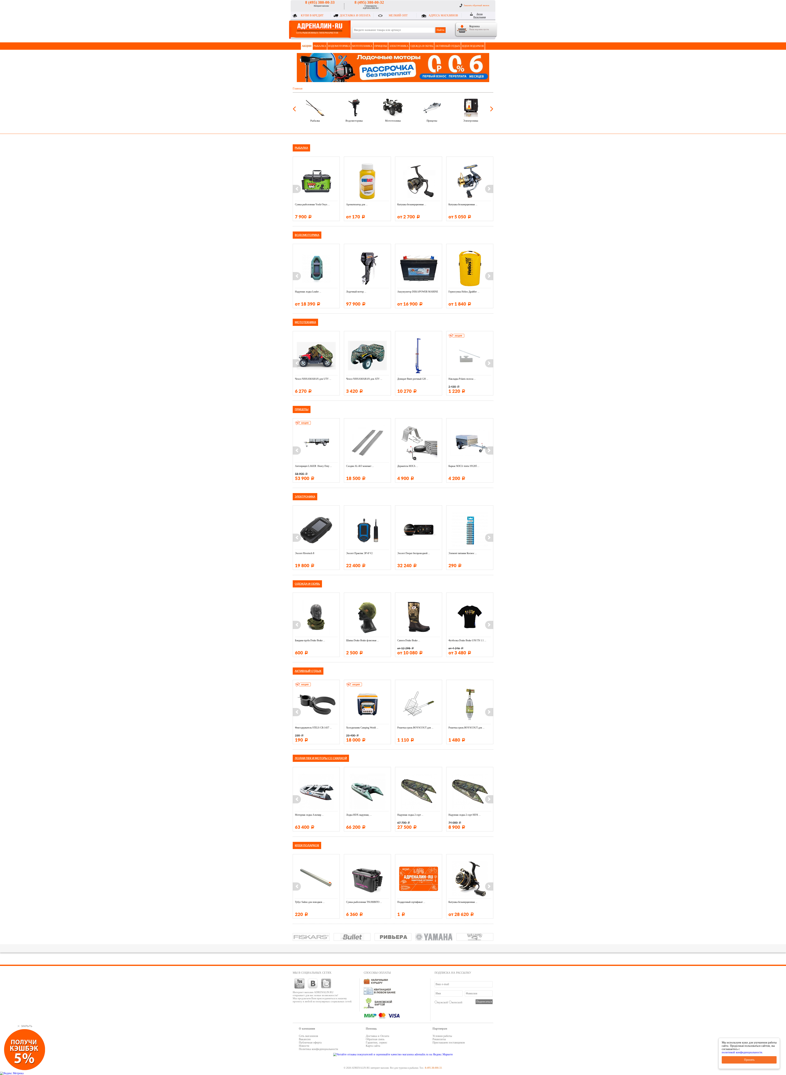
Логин (480, 14)
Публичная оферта (310, 1042)
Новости (304, 1045)
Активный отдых (447, 45)
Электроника (398, 45)
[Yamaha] (434, 937)
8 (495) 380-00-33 (320, 2)
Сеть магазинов (308, 1036)
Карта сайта (373, 1045)
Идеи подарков (473, 45)
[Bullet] (352, 937)
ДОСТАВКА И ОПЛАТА (355, 15)
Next (491, 108)
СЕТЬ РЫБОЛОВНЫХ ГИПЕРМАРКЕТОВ (317, 33)
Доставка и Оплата (377, 1036)
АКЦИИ (307, 45)
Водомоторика (339, 45)
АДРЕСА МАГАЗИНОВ (443, 15)
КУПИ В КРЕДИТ (312, 15)
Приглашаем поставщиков (449, 1042)
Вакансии (305, 1039)
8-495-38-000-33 (433, 1067)
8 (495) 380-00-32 (369, 2)
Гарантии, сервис (376, 1042)
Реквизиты (439, 1039)
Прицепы (380, 45)
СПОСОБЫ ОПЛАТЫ (377, 972)
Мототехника (362, 45)
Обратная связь (375, 1039)
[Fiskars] (311, 937)
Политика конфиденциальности (318, 1049)
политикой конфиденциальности (742, 1052)
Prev (294, 108)
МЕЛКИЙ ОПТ (398, 15)
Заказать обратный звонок (476, 5)
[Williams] (474, 937)
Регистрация (479, 17)
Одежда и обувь (421, 45)
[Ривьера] (393, 937)
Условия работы (442, 1036)
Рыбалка (320, 45)
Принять (749, 1059)
